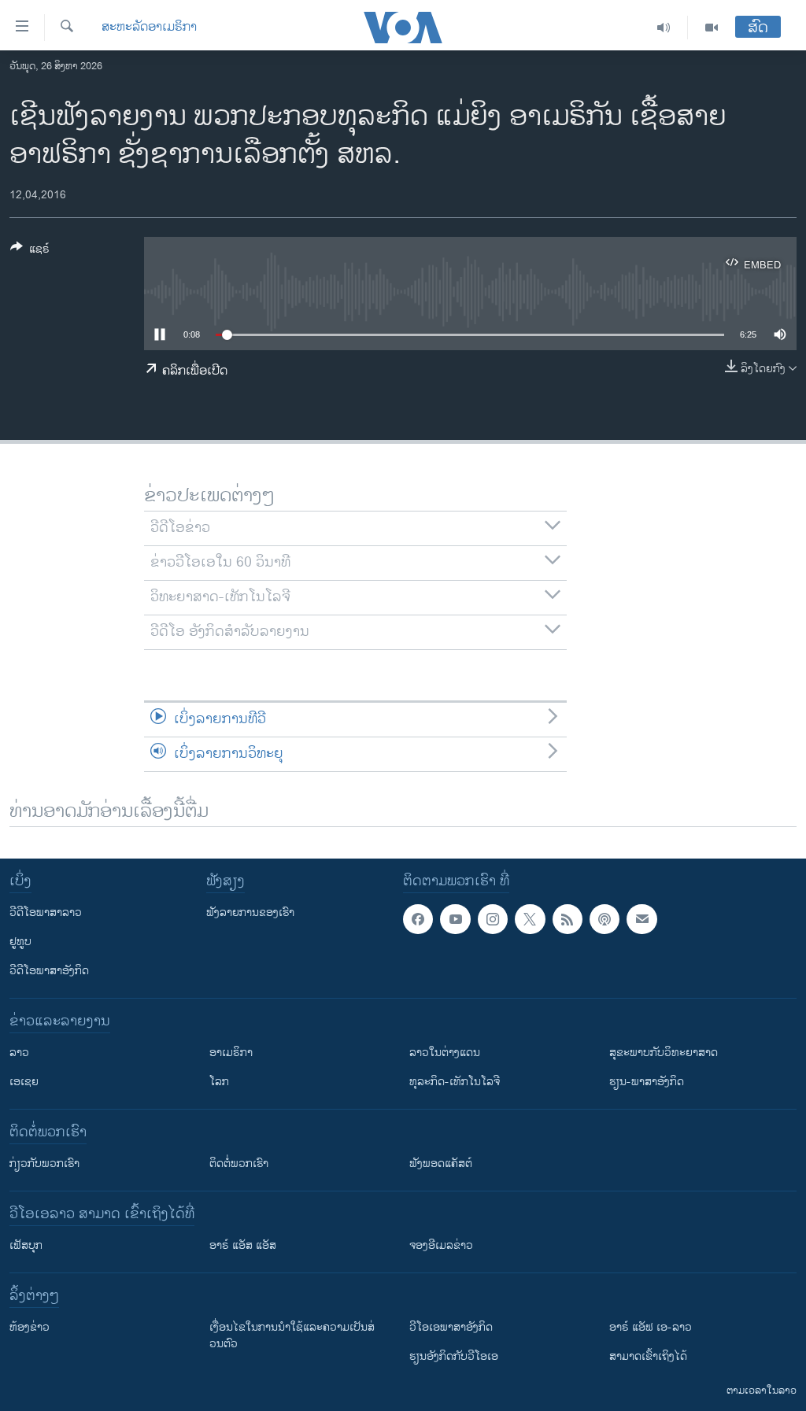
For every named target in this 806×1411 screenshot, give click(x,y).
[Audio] (664, 27)
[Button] (30, 251)
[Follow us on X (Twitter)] (530, 919)
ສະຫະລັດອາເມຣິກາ (149, 27)
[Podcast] (604, 919)
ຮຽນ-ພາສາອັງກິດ (646, 1081)
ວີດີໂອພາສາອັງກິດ (49, 970)
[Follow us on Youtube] (455, 919)
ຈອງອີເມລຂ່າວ (441, 1245)
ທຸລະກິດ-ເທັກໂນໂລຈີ (454, 1081)
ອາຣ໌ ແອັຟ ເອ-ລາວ (650, 1327)
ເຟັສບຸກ (26, 1245)
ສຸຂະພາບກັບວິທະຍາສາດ (663, 1052)
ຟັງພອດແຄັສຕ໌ (440, 1163)
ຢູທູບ (20, 941)
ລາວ (19, 1052)
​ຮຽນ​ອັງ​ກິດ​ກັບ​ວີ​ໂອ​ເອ (453, 1356)
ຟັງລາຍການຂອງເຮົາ (250, 912)
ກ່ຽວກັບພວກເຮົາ (44, 1163)
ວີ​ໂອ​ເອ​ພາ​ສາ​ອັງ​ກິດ (451, 1327)
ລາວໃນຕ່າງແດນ (444, 1052)
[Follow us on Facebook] (418, 919)
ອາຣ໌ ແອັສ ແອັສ (242, 1245)
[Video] (711, 27)
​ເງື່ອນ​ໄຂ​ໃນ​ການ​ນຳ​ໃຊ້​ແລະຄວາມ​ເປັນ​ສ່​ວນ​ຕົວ (292, 1335)
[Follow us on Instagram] (493, 919)
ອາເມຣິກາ (231, 1052)
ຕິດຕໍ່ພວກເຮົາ (238, 1163)
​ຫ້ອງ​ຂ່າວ (29, 1327)
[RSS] (567, 919)
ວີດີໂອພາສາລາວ (45, 912)
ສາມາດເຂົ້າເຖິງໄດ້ (648, 1356)
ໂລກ (219, 1081)
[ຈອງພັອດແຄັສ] (641, 919)
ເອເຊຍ (24, 1081)
